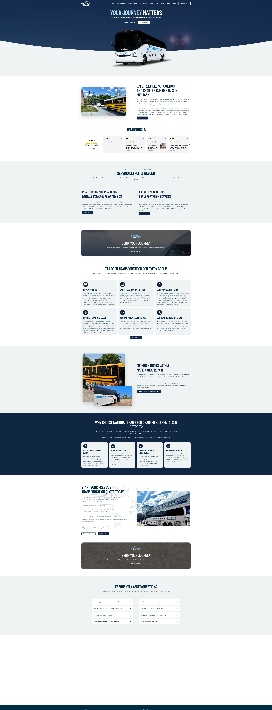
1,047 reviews (94, 145)
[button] (189, 145)
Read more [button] (107, 150)
